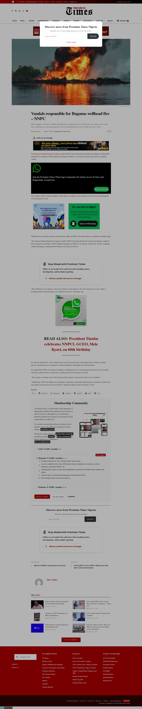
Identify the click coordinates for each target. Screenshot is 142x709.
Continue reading (71, 42)
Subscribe (93, 36)
